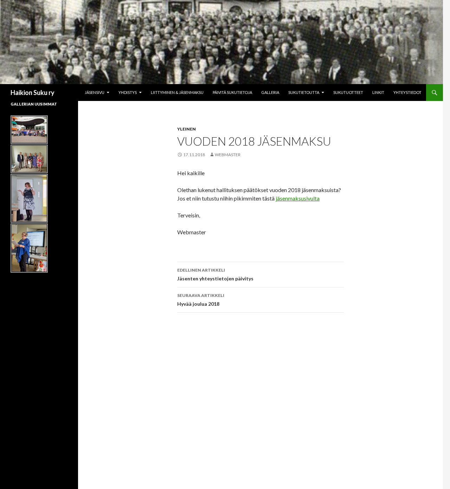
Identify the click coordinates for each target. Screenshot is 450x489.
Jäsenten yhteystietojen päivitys (215, 274)
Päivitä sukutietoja (232, 92)
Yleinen (186, 129)
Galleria (270, 92)
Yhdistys (127, 92)
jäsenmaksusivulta (298, 198)
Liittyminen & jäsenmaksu (177, 92)
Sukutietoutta (303, 92)
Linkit (378, 92)
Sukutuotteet (348, 92)
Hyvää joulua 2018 (200, 300)
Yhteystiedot (407, 92)
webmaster (227, 154)
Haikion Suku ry (32, 92)
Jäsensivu (94, 92)
